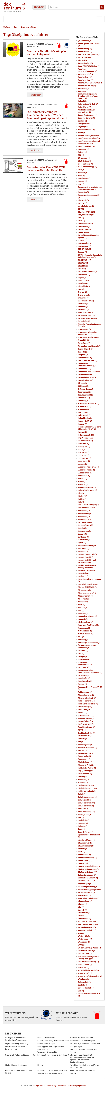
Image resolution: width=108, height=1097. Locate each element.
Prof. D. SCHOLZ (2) (86, 724)
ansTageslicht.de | (39, 1086)
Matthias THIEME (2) (86, 570)
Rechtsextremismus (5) (87, 747)
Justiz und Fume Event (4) (88, 467)
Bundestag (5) (83, 192)
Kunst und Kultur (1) (86, 519)
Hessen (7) (82, 424)
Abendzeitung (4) (85, 49)
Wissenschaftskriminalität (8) (90, 976)
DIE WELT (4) (83, 263)
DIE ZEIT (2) (83, 266)
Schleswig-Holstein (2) (87, 791)
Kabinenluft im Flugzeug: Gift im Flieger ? (53, 1055)
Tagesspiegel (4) (85, 884)
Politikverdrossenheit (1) (88, 704)
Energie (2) (82, 292)
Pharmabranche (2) (86, 695)
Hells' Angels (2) (84, 415)
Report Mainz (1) (85, 756)
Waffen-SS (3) (84, 936)
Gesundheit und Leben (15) (89, 371)
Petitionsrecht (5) (85, 692)
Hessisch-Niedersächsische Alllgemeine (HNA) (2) (89, 428)
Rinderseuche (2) (85, 774)
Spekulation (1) (84, 820)
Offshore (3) (83, 650)
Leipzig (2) (82, 528)
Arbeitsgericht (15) (85, 74)
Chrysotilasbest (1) (86, 215)
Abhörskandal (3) (85, 52)
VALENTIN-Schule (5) (87, 921)
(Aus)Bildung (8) (84, 40)
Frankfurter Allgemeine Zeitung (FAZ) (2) (87, 333)
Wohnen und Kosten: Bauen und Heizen (52, 1071)
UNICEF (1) (82, 916)
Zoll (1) (81, 991)
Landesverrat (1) (85, 522)
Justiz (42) (82, 464)
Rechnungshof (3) (85, 744)
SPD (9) (81, 817)
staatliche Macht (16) (86, 840)
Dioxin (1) (82, 269)
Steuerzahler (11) (85, 860)
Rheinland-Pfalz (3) (86, 765)
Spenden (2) (83, 823)
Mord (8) (81, 605)
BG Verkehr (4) (84, 158)
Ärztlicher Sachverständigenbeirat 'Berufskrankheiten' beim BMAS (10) (88, 95)
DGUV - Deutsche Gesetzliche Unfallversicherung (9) (90, 256)
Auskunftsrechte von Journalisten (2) (86, 111)
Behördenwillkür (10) (86, 129)
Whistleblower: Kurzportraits (48, 1044)
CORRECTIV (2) (84, 229)
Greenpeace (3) (84, 392)
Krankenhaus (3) (85, 513)
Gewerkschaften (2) (86, 380)
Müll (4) (81, 610)
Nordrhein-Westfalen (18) (88, 625)
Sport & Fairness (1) (86, 832)
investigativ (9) (84, 446)
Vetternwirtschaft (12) (87, 930)
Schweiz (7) (83, 809)
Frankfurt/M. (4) (84, 329)
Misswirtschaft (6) (85, 596)
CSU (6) (81, 240)
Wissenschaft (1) (85, 973)
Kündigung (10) (84, 516)
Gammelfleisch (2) (85, 349)
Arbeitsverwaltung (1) (87, 86)
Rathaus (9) (82, 739)
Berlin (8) (82, 132)
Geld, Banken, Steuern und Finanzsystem (85, 1044)
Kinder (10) (82, 496)
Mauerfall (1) (83, 573)
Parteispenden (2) (85, 681)
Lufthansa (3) (83, 537)
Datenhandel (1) (84, 243)
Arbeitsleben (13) (85, 77)
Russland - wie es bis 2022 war (81, 1038)
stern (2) (81, 852)
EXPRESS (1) (83, 304)
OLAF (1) (81, 653)
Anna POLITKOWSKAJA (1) (89, 66)
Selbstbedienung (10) (86, 812)
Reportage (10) (84, 759)
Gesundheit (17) (84, 369)
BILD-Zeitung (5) (84, 161)
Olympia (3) (82, 656)
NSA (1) (81, 637)
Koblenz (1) (82, 499)
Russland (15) (83, 779)
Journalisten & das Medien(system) (50, 1074)
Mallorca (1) (83, 551)
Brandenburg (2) (84, 178)
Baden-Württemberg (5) (87, 115)
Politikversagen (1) (85, 707)
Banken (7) (82, 121)
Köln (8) (81, 502)
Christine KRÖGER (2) (86, 212)
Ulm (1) (81, 907)
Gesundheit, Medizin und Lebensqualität (20, 1055)
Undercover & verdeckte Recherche (82, 1071)
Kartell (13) (82, 479)
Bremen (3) (82, 181)
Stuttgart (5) (83, 863)
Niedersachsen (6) (85, 622)
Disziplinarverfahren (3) (87, 272)
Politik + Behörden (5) (86, 701)
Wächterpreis (15, 1013)
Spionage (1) (83, 826)
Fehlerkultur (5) (84, 321)
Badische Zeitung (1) (86, 118)
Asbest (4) (82, 101)
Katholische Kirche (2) (87, 487)
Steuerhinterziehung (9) (87, 857)
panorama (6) (83, 667)
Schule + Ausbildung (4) (87, 797)
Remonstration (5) (85, 753)
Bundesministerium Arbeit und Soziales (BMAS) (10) (90, 188)
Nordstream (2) (84, 628)
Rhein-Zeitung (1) (85, 762)
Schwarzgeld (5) (84, 800)
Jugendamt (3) (84, 461)
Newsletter (39, 7)
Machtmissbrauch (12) (87, 545)
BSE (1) (81, 184)
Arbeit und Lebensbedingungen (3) (87, 70)
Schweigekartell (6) (86, 806)
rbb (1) (81, 742)
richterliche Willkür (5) (87, 768)
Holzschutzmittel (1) (86, 435)
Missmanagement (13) (87, 593)
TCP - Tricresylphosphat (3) (89, 889)
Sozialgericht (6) (84, 814)
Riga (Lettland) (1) (85, 771)
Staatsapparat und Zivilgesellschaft (50, 1047)
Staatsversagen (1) (86, 846)
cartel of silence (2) (86, 206)
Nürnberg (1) (83, 640)
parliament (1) (83, 675)
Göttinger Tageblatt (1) (87, 389)
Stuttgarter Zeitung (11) (87, 872)
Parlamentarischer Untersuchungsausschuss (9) (90, 671)
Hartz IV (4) (83, 412)
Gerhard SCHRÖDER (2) (87, 360)
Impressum (81, 1086)
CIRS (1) (81, 221)
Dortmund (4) (83, 280)
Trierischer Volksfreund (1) (89, 898)
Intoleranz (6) (83, 444)
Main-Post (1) (83, 548)
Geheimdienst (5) (85, 358)
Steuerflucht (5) (84, 855)
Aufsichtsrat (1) (84, 107)
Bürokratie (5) (83, 200)
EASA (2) (82, 289)
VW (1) (81, 933)
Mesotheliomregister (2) (88, 584)
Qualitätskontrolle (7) (86, 733)
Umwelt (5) (82, 910)
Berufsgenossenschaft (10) (89, 138)
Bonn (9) (81, 175)
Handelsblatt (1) (84, 406)
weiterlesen (36, 95)
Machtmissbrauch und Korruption (82, 1041)
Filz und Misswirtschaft (46, 1038)
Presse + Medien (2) (86, 718)
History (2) (82, 432)
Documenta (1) (84, 275)
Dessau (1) (82, 252)
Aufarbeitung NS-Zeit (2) (88, 104)
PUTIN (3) (82, 730)
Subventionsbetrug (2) (87, 875)
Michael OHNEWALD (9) (87, 587)
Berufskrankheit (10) (86, 146)
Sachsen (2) (83, 782)
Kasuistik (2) (83, 484)
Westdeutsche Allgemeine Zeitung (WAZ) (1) (88, 957)
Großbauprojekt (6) (86, 395)
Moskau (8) (82, 608)
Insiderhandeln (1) (85, 441)
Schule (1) (82, 794)
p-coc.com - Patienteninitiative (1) (86, 663)
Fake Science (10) (85, 312)
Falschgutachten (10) (86, 315)
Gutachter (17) (84, 398)
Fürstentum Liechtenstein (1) (89, 346)
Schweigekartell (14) (86, 803)
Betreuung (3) (83, 149)
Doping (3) (82, 277)
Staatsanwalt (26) (85, 843)
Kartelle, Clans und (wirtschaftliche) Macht (53, 1041)
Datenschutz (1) (84, 246)
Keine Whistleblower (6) (87, 490)
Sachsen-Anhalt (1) (86, 785)
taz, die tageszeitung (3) (87, 887)
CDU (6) (81, 209)
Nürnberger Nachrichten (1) (89, 643)
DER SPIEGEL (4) (85, 249)
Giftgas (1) (82, 383)
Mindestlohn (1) (84, 590)
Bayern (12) (83, 127)
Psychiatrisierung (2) (86, 727)
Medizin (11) (83, 576)
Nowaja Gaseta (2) (85, 634)
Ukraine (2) (82, 904)
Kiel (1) (81, 493)
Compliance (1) (84, 226)
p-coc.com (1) (84, 659)
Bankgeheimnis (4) (85, 124)
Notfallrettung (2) (85, 631)
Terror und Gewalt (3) (86, 892)
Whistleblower (67, 1013)
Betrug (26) (82, 152)
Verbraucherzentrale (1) (88, 924)
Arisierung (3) (83, 89)
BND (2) (81, 170)
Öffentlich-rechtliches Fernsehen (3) (87, 646)
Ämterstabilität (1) (85, 63)
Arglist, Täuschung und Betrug (16, 1044)
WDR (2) (81, 945)
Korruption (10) (84, 511)
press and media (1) (86, 715)
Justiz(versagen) (76, 1047)
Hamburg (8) (83, 401)
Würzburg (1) (83, 979)
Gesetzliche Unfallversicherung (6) (87, 364)
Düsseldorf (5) (84, 286)
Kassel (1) (82, 481)
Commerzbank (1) (85, 224)
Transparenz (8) (84, 895)
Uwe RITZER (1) (84, 919)
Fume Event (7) (84, 343)
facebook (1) (83, 307)
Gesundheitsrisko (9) (86, 374)
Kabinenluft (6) (84, 476)
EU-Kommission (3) (86, 301)
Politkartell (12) (84, 710)
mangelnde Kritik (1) (86, 557)
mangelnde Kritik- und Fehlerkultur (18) (87, 561)
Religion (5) (82, 750)
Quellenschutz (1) (85, 736)
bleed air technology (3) (87, 167)
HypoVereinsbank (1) (86, 438)
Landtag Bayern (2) (86, 525)
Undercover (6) (84, 913)
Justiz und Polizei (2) (86, 470)
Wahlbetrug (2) (84, 942)
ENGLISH (73, 1074)
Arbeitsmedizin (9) (85, 80)
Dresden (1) (83, 283)
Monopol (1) (83, 602)
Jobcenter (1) (83, 455)
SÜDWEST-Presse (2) (86, 881)
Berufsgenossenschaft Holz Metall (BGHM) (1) (89, 142)
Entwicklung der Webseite (56, 1086)
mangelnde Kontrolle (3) (87, 554)
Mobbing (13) (83, 599)
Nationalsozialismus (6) (87, 616)
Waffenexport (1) (85, 939)
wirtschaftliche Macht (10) (88, 970)
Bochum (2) (82, 172)
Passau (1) (82, 684)
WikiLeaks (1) (83, 967)
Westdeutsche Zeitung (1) (88, 962)
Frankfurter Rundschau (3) (89, 337)
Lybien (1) (82, 543)
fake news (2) (83, 310)
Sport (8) (81, 829)
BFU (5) (81, 155)
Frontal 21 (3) (83, 340)
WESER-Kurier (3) (85, 954)
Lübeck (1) (82, 534)
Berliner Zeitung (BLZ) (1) (88, 135)
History (40, 1065)
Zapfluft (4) (82, 985)
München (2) (83, 613)
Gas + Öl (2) (83, 352)
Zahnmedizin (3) (84, 982)
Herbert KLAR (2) (85, 421)
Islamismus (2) (84, 452)
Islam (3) (81, 449)
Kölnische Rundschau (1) (88, 508)
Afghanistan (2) (84, 57)
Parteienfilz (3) (84, 678)
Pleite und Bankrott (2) (87, 698)
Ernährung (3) (83, 298)
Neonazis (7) (83, 619)
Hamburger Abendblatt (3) (88, 403)
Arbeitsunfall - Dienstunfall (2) (90, 83)
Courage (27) (83, 232)
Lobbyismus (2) (84, 531)
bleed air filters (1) (85, 164)
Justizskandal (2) (85, 473)
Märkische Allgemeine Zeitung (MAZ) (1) (87, 566)
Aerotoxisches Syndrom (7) (89, 54)
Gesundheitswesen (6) (87, 377)
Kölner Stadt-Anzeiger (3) (88, 505)
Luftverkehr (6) (84, 540)
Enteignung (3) (84, 295)
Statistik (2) (82, 849)
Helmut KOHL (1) (85, 418)
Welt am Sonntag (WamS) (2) (89, 948)
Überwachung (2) (85, 901)
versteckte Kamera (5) (87, 927)
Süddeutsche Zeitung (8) (88, 878)
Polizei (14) (82, 713)
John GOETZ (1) (84, 458)
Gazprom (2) (83, 355)
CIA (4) (81, 218)
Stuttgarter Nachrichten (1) (89, 866)
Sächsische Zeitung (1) (87, 788)
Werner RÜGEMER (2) (86, 951)
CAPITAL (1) (83, 203)
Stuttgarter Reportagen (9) (88, 869)
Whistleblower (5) (85, 964)
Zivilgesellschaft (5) (86, 988)
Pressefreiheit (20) (85, 721)
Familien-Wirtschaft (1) (87, 318)
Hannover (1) (83, 409)
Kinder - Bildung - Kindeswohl (16, 1065)
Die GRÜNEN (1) (84, 260)
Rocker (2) (82, 777)
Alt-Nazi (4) (82, 60)
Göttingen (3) (83, 386)
